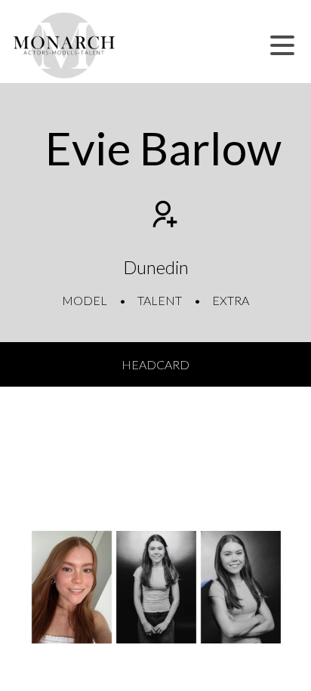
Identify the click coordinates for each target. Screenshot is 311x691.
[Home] (64, 45)
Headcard (155, 364)
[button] (282, 45)
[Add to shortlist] (163, 216)
